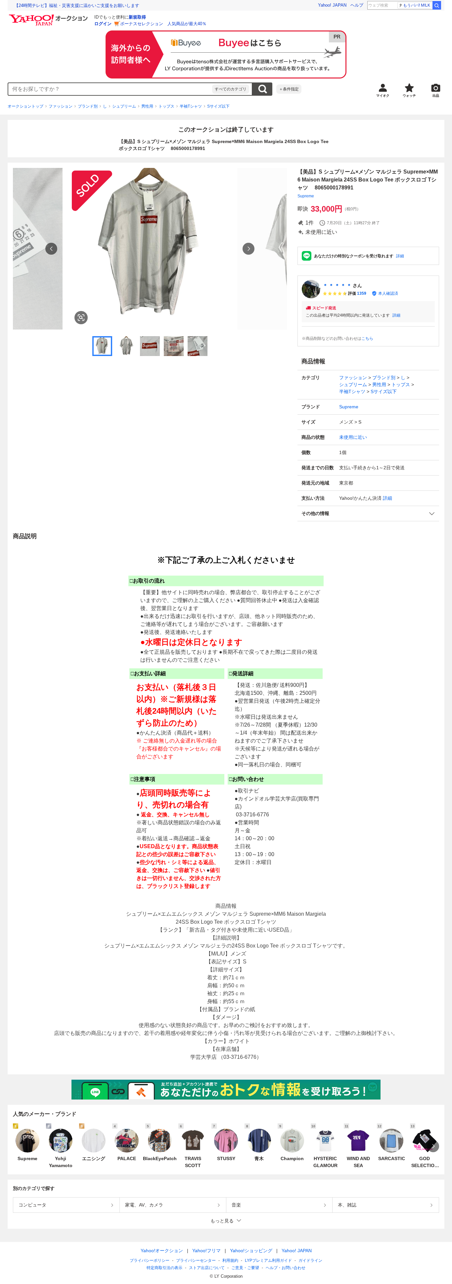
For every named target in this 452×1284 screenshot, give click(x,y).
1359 (361, 293)
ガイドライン (310, 1260)
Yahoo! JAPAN (332, 5)
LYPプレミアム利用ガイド (268, 1260)
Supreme (305, 196)
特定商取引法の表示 (164, 1267)
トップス (166, 106)
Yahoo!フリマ (206, 1250)
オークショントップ (25, 106)
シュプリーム (124, 106)
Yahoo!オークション (162, 1250)
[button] (368, 513)
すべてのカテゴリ (231, 89)
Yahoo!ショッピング (251, 1250)
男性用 (147, 106)
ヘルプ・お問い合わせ (285, 1267)
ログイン (103, 23)
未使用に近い (353, 437)
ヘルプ (356, 5)
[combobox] (110, 89)
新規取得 (137, 17)
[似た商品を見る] (81, 317)
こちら (367, 338)
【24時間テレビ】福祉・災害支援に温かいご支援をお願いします (76, 5)
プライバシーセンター (196, 1260)
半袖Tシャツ (191, 106)
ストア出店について (207, 1267)
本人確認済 (388, 293)
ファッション (60, 106)
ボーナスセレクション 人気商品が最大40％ (163, 23)
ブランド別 (88, 106)
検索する (262, 89)
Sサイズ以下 (218, 106)
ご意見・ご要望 (245, 1267)
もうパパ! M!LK (416, 5)
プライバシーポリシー (149, 1260)
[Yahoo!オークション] (49, 16)
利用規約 (230, 1260)
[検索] (436, 5)
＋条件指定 (289, 89)
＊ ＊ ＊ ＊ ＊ (337, 285)
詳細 (400, 256)
